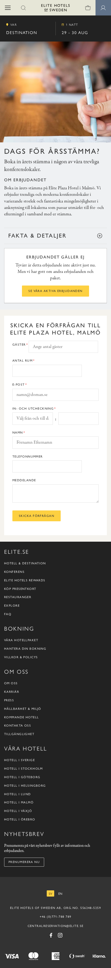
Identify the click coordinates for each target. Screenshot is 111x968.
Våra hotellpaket (21, 640)
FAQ (7, 614)
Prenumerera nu (24, 862)
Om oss (11, 683)
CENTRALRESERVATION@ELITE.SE (56, 926)
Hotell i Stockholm (23, 768)
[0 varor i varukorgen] (88, 7)
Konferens (14, 572)
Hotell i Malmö (19, 802)
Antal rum (22, 360)
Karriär (11, 692)
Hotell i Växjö (18, 811)
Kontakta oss (17, 725)
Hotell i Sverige (19, 760)
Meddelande (24, 480)
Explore (12, 605)
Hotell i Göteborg (22, 777)
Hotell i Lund (17, 794)
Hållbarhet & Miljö (22, 709)
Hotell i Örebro (19, 819)
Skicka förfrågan (36, 516)
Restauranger (17, 597)
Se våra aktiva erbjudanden (55, 291)
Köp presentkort (20, 589)
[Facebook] (50, 935)
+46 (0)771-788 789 (56, 916)
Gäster (19, 344)
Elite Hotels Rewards (24, 580)
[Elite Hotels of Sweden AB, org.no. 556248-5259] (55, 8)
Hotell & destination (25, 563)
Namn (17, 432)
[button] (7, 7)
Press (9, 700)
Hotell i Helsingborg (25, 785)
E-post (18, 384)
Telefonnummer (27, 456)
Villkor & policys (21, 657)
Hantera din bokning (25, 648)
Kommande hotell (21, 717)
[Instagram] (60, 935)
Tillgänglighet (19, 734)
